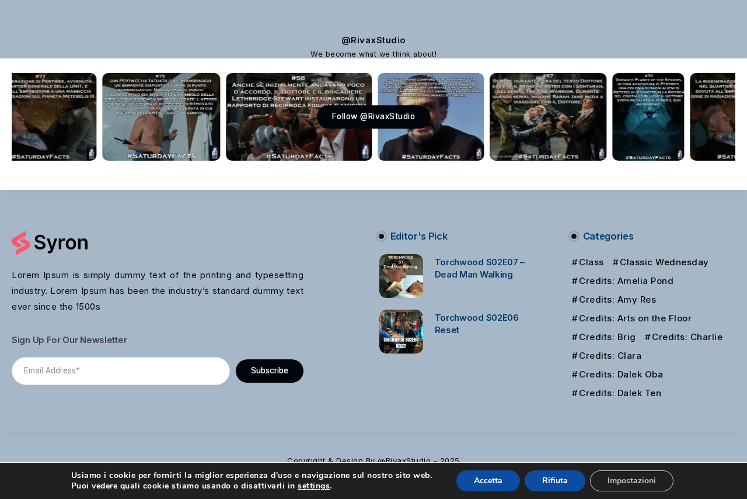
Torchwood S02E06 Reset (477, 323)
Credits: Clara (610, 355)
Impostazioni (632, 480)
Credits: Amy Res (617, 299)
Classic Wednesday (664, 262)
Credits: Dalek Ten (620, 392)
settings (314, 486)
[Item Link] (401, 276)
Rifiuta (555, 480)
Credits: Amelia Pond (626, 280)
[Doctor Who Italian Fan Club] (50, 242)
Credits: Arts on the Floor (635, 318)
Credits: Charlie (687, 336)
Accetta (488, 480)
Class (591, 262)
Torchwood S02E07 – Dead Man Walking (480, 268)
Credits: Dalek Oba (621, 374)
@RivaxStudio (373, 40)
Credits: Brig (607, 336)
